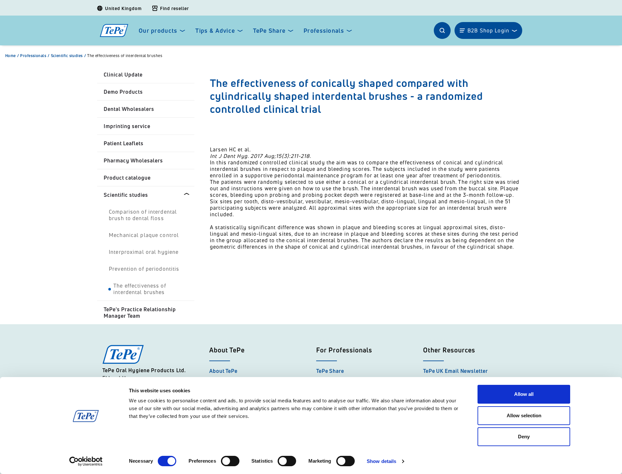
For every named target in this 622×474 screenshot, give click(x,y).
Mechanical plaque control (144, 235)
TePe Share (269, 30)
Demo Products (123, 92)
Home (12, 55)
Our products (158, 30)
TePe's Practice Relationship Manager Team (140, 312)
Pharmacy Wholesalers (133, 160)
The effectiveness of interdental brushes (124, 55)
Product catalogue (127, 177)
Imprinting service (127, 126)
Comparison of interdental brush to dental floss (143, 214)
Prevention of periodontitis (144, 269)
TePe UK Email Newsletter (455, 370)
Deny (524, 436)
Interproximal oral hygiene (144, 252)
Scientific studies (68, 55)
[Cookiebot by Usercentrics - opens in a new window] (86, 461)
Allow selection (524, 415)
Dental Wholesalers (129, 109)
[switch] (230, 461)
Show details (381, 461)
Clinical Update (123, 74)
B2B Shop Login (488, 30)
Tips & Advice (215, 30)
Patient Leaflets (124, 143)
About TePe (223, 370)
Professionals (324, 30)
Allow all (524, 394)
